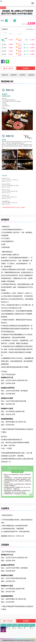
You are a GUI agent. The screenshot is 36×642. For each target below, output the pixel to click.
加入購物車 (9, 68)
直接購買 (26, 68)
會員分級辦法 (30, 29)
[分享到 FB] (3, 61)
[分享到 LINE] (7, 61)
